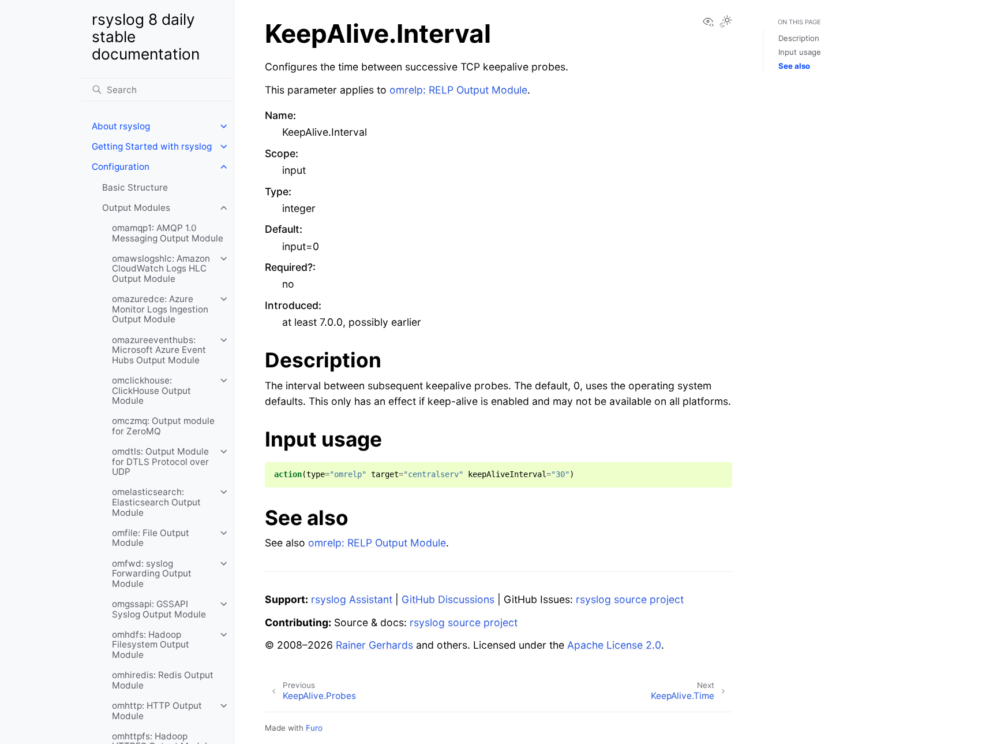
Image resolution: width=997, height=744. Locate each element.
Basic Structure (135, 187)
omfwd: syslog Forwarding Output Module (152, 573)
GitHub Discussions (448, 599)
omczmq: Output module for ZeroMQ (163, 426)
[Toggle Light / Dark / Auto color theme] (725, 22)
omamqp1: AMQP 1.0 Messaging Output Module (167, 233)
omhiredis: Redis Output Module (162, 680)
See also (794, 65)
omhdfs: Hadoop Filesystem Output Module (150, 644)
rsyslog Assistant (351, 599)
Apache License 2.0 (614, 645)
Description (798, 38)
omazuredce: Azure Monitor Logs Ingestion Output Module (160, 309)
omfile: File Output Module (150, 538)
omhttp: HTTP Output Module (157, 710)
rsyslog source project (630, 599)
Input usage (799, 52)
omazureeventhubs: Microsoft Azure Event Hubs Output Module (159, 350)
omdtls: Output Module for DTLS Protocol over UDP (160, 461)
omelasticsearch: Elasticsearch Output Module (156, 502)
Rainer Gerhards (374, 645)
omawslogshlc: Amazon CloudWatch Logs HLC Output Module (161, 268)
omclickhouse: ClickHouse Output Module (151, 390)
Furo (314, 727)
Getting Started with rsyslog (152, 146)
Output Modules (136, 207)
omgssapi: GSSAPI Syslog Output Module (159, 609)
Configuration (120, 166)
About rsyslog (121, 126)
